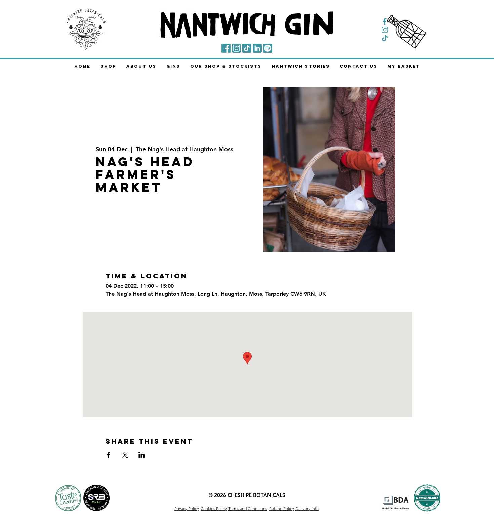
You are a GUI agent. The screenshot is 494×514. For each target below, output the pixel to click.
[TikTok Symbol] (385, 38)
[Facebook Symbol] (385, 21)
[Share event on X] (125, 455)
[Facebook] (226, 48)
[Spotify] (267, 48)
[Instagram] (236, 48)
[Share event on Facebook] (109, 455)
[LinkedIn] (257, 48)
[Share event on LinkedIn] (141, 455)
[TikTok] (246, 48)
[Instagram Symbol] (385, 30)
